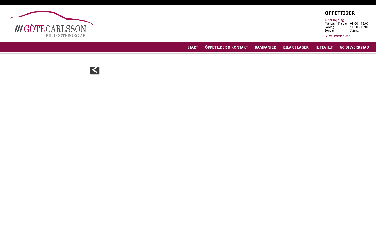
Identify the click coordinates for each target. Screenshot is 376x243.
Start (193, 47)
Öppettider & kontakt (226, 47)
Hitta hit (324, 47)
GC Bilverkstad (354, 47)
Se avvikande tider (337, 36)
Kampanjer (265, 47)
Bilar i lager (296, 47)
